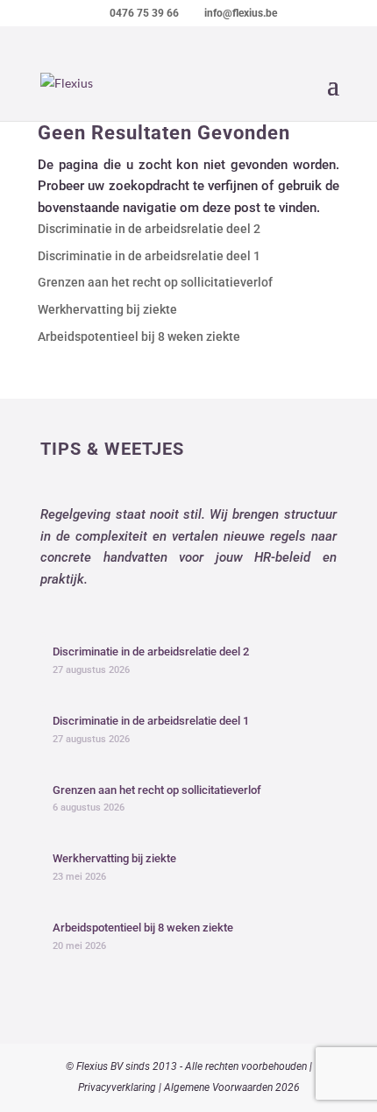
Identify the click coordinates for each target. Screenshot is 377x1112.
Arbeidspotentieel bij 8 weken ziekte (139, 336)
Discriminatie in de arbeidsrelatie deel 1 (149, 256)
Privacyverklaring (117, 1087)
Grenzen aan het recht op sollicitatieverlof (155, 282)
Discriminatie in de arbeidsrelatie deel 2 (149, 229)
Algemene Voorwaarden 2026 (232, 1087)
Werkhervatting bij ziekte (107, 309)
